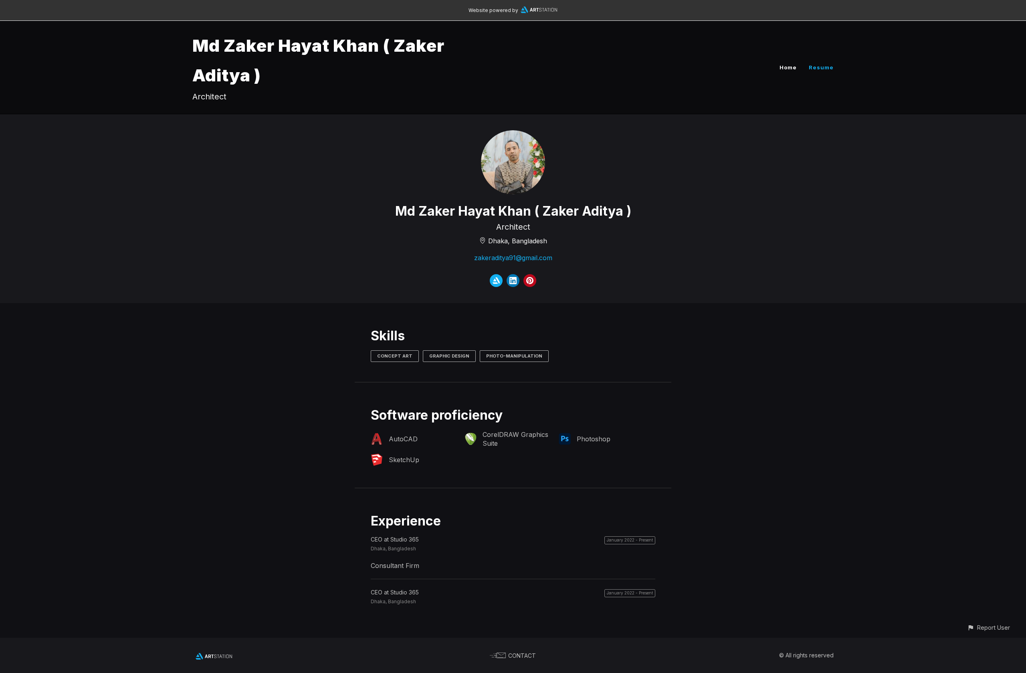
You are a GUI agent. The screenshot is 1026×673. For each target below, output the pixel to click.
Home (788, 67)
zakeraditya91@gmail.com (513, 258)
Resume (821, 67)
